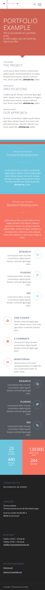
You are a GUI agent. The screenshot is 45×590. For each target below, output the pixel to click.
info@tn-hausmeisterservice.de (16, 545)
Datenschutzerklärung (12, 572)
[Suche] (33, 4)
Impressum (8, 568)
